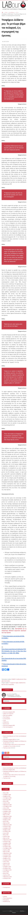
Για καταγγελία (6, 718)
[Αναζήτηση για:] (14, 701)
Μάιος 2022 (5, 821)
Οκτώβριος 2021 (7, 831)
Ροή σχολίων (6, 899)
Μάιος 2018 (5, 873)
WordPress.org (6, 901)
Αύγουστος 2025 (7, 799)
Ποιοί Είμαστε (6, 717)
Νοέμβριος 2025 (6, 796)
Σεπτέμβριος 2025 (7, 798)
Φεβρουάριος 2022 (7, 824)
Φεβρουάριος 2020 (7, 853)
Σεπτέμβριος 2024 (7, 806)
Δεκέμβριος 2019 (7, 856)
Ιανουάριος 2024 (7, 809)
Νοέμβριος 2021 (6, 829)
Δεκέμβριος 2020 (7, 843)
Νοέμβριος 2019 (6, 858)
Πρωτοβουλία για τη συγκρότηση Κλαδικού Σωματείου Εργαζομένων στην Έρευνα (14, 630)
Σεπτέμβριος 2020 (7, 848)
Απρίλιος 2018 (6, 875)
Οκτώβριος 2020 (7, 846)
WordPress (22, 911)
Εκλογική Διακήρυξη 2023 (9, 725)
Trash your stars (6, 748)
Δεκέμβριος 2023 (7, 811)
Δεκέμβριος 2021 (7, 828)
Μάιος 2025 (5, 801)
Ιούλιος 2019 (6, 861)
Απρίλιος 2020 (6, 850)
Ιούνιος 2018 (6, 871)
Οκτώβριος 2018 (7, 868)
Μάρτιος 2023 (6, 814)
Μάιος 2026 (5, 793)
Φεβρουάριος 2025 (7, 804)
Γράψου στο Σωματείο (8, 713)
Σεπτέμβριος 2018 (7, 870)
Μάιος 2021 (5, 834)
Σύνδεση (5, 896)
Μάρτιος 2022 (6, 823)
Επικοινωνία (6, 723)
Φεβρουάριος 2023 (7, 816)
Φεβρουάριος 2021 (7, 839)
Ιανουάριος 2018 (7, 878)
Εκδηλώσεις (6, 722)
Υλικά (4, 720)
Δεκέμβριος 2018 (7, 866)
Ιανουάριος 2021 (7, 841)
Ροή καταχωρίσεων (7, 898)
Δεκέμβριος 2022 (7, 818)
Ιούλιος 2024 (6, 808)
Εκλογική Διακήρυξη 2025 (9, 712)
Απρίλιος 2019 (6, 863)
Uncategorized (6, 887)
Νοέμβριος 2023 (6, 813)
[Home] (2, 12)
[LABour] (14, 5)
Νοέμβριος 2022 (6, 819)
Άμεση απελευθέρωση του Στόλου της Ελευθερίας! (14, 736)
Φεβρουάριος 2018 (7, 876)
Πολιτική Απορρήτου (8, 727)
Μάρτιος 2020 (6, 851)
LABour (10, 911)
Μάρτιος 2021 (6, 838)
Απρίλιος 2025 (6, 803)
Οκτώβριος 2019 (7, 860)
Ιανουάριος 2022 (7, 826)
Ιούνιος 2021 (6, 833)
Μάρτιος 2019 (6, 865)
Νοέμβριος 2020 (6, 845)
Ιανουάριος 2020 (7, 855)
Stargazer (14, 912)
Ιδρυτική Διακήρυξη (7, 715)
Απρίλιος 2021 (6, 836)
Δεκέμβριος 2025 (7, 794)
